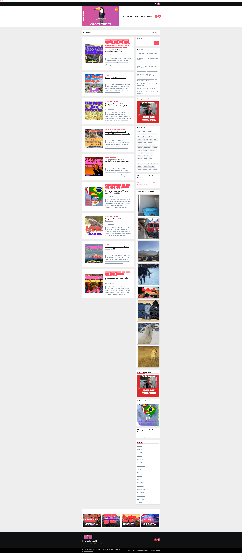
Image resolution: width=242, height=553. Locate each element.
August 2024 (140, 499)
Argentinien (107, 40)
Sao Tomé (120, 45)
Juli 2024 (139, 502)
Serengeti (150, 163)
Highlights (140, 147)
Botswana (126, 40)
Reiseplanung (117, 43)
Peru (111, 43)
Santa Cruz (147, 161)
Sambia (115, 45)
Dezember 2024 (141, 489)
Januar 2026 (140, 462)
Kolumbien (126, 41)
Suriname (114, 47)
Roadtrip (123, 43)
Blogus (83, 551)
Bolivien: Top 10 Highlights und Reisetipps (147, 71)
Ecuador (116, 41)
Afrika (139, 131)
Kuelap (145, 150)
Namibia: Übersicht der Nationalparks (146, 88)
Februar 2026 (140, 459)
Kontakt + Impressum (155, 550)
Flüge (145, 142)
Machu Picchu (151, 150)
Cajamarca (140, 139)
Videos (124, 47)
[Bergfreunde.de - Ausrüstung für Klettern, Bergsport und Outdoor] (148, 183)
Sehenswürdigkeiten (142, 163)
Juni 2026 (139, 446)
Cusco (151, 139)
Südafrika (126, 45)
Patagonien (146, 155)
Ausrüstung (149, 16)
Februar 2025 (140, 482)
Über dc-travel (131, 550)
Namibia (107, 43)
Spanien (139, 166)
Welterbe (155, 169)
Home (122, 16)
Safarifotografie (108, 45)
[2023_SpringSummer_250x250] (145, 437)
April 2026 (139, 452)
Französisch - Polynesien (143, 144)
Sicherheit (156, 163)
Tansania (120, 47)
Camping (146, 139)
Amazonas (150, 131)
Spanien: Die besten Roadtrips (144, 63)
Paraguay (123, 186)
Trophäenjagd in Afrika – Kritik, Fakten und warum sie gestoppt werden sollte (92, 525)
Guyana (121, 41)
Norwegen (140, 155)
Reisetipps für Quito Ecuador (115, 78)
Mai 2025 (139, 472)
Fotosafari (150, 142)
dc (105, 54)
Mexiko (144, 519)
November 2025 (141, 466)
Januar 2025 (140, 486)
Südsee (139, 169)
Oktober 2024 (140, 492)
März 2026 (139, 456)
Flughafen (140, 142)
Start (153, 32)
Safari (136, 16)
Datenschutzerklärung (142, 550)
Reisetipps (140, 158)
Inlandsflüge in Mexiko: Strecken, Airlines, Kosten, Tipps (150, 525)
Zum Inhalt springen (5, 0)
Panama (118, 186)
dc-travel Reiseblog (89, 519)
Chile (112, 41)
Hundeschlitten (147, 147)
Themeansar (90, 551)
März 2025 (139, 479)
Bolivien (120, 40)
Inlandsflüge (155, 147)
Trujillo (150, 169)
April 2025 (139, 476)
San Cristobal (140, 161)
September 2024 (141, 496)
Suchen (139, 38)
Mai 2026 (139, 449)
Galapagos (152, 144)
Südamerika (130, 16)
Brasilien (107, 41)
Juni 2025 (139, 469)
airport (144, 131)
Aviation (143, 16)
